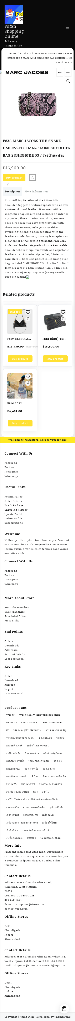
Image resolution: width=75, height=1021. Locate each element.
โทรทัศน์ (31, 838)
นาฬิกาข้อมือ (13, 753)
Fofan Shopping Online (14, 31)
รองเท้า (58, 761)
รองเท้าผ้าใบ (32, 768)
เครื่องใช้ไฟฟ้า (50, 822)
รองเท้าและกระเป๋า (16, 776)
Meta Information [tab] (36, 191)
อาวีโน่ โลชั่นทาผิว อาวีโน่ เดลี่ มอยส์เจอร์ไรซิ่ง (32, 799)
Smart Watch (29, 722)
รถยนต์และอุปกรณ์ (38, 761)
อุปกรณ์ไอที (56, 807)
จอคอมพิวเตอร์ (14, 745)
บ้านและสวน (32, 753)
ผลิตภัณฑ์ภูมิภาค (52, 753)
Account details (15, 654)
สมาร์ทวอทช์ (28, 784)
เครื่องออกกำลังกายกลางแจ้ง (22, 822)
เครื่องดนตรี (12, 815)
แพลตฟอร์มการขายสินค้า (36, 830)
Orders (9, 641)
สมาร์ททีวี (11, 784)
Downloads (12, 645)
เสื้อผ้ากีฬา (12, 830)
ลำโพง (35, 776)
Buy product (14, 177)
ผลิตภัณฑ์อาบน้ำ (15, 761)
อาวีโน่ (46, 792)
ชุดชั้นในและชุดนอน (38, 745)
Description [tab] (12, 191)
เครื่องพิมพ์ (48, 815)
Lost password (14, 658)
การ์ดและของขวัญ (55, 730)
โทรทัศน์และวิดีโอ (50, 838)
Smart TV (11, 722)
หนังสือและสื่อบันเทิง (17, 792)
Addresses (11, 650)
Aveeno (10, 714)
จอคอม (60, 738)
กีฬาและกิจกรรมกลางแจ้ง (20, 738)
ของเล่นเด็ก (45, 738)
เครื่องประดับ (30, 815)
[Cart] (64, 1009)
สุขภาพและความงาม (50, 784)
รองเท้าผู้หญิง (13, 768)
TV (7, 730)
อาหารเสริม (12, 807)
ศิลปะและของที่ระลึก (54, 776)
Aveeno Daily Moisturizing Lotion (39, 714)
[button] (68, 81)
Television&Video (51, 722)
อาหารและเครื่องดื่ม (34, 807)
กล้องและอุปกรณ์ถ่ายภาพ (27, 730)
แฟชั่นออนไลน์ (14, 838)
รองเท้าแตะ (49, 768)
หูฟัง (35, 792)
